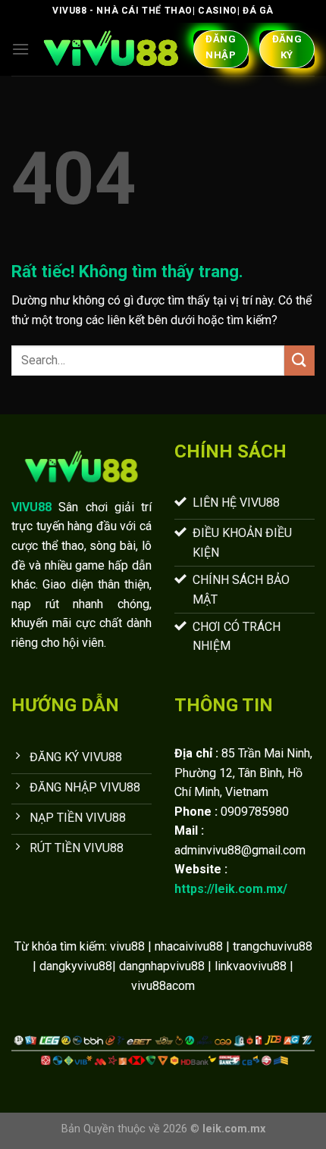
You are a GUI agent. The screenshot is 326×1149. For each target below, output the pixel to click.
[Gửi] (299, 360)
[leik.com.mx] (111, 49)
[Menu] (20, 48)
